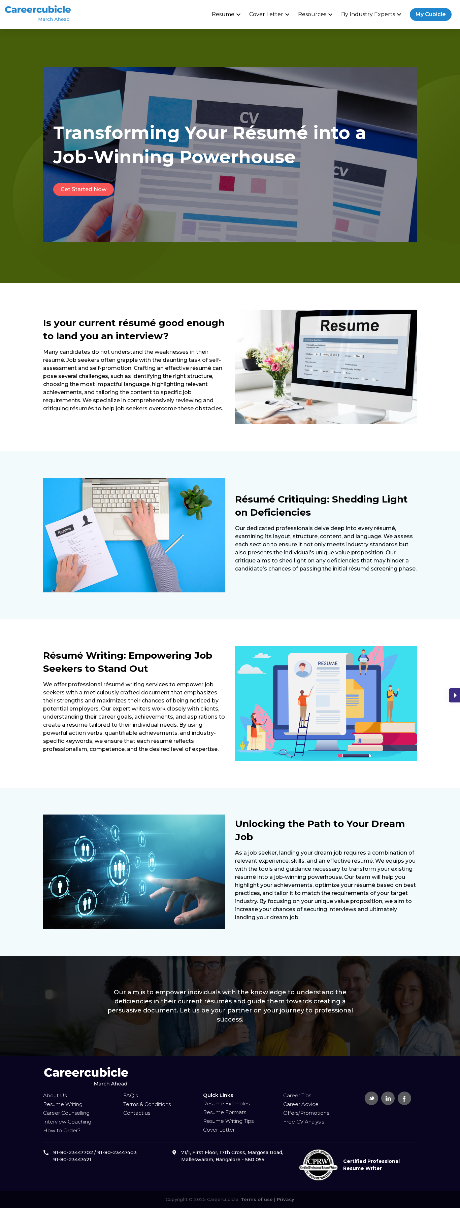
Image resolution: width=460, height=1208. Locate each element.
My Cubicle (431, 14)
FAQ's (130, 1095)
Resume (227, 14)
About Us (55, 1095)
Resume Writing (63, 1104)
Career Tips (297, 1095)
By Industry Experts (372, 14)
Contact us (136, 1113)
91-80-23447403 (117, 1152)
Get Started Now (83, 189)
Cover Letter (270, 14)
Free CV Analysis (303, 1121)
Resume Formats (224, 1112)
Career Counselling (66, 1113)
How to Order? (61, 1130)
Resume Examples (226, 1103)
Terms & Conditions (147, 1104)
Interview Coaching (67, 1121)
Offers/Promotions (306, 1113)
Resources (316, 14)
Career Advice (301, 1104)
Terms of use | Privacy (266, 1199)
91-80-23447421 (72, 1160)
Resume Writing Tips (228, 1121)
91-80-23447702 (73, 1152)
